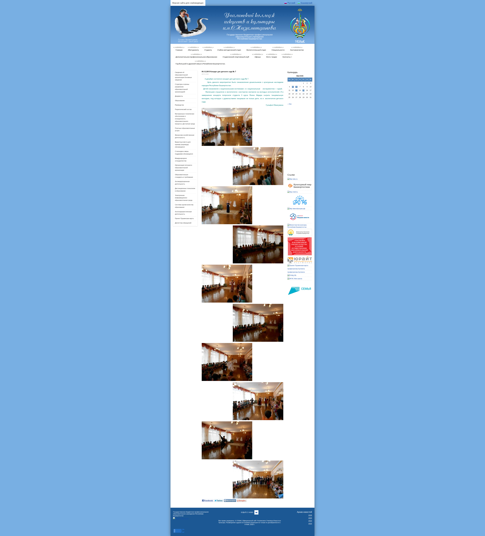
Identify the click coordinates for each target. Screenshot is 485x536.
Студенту (208, 50)
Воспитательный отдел (256, 50)
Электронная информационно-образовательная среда (183, 198)
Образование (180, 100)
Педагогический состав (183, 109)
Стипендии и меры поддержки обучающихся (184, 153)
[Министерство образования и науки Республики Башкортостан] (299, 230)
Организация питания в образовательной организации (183, 167)
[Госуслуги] (299, 212)
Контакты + (287, 57)
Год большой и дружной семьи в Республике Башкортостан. (200, 64)
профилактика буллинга (296, 269)
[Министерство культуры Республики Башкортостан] (299, 225)
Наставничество (297, 50)
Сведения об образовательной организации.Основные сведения (183, 76)
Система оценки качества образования (184, 206)
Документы (179, 96)
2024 (310, 521)
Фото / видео (271, 57)
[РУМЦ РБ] (291, 275)
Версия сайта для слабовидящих (187, 2)
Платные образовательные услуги (185, 129)
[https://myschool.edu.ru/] (294, 278)
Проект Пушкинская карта (184, 218)
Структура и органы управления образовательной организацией (182, 88)
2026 (310, 515)
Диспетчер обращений (183, 223)
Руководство (179, 105)
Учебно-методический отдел (229, 50)
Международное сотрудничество (181, 159)
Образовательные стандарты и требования (184, 176)
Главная (179, 50)
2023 (310, 523)
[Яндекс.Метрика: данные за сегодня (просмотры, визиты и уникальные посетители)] (181, 518)
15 (303, 90)
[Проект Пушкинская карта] (297, 265)
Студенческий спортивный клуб (236, 57)
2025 (310, 518)
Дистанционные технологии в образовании (185, 190)
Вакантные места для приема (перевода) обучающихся (183, 144)
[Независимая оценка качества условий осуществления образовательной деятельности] (299, 238)
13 (296, 90)
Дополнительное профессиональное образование (196, 57)
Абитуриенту (193, 50)
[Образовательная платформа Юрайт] (299, 258)
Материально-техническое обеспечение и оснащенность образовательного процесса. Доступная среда (185, 119)
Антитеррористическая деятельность (183, 213)
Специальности (278, 50)
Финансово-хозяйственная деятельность (184, 136)
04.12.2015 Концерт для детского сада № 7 (219, 71)
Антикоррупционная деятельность (182, 183)
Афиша (258, 57)
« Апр (289, 104)
